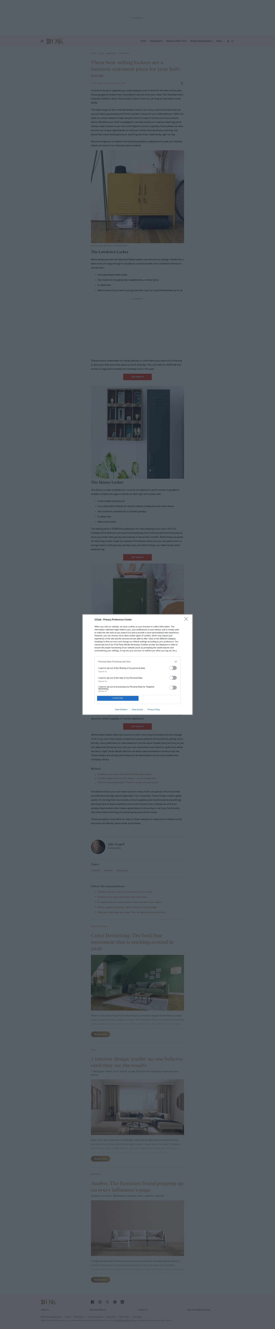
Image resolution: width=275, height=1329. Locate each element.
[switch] (173, 668)
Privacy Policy (154, 709)
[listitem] (137, 661)
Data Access (137, 709)
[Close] (187, 620)
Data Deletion (121, 709)
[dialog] (137, 664)
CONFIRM (117, 698)
